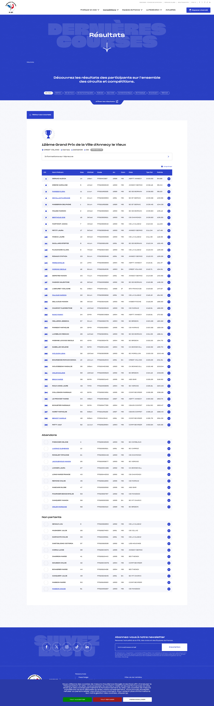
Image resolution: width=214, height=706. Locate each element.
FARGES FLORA (58, 191)
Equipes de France (131, 10)
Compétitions (109, 10)
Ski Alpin (48, 93)
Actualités (171, 10)
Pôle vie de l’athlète (133, 677)
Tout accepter (77, 699)
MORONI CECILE (59, 269)
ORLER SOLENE (58, 373)
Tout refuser (107, 699)
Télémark (164, 93)
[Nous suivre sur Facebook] (199, 2)
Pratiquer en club (89, 10)
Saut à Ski (110, 93)
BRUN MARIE (57, 379)
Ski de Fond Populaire (85, 93)
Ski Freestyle (140, 93)
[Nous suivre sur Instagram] (204, 2)
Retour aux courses (41, 114)
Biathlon (58, 93)
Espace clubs (170, 2)
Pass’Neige (83, 677)
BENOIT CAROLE (59, 418)
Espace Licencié (200, 10)
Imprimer (168, 166)
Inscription (174, 647)
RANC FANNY (57, 314)
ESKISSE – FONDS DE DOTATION (151, 2)
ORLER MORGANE (59, 507)
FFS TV (193, 2)
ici (127, 657)
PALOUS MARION (59, 295)
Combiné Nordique (125, 93)
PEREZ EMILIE (58, 263)
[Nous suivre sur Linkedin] (209, 2)
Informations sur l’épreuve (59, 156)
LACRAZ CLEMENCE (60, 448)
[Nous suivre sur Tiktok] (207, 2)
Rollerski (100, 93)
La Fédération (152, 10)
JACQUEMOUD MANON (61, 461)
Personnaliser (137, 699)
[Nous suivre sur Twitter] (202, 2)
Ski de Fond (69, 93)
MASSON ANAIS (59, 589)
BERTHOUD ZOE (58, 217)
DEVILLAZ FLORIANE (61, 198)
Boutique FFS (183, 2)
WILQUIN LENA (58, 353)
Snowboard (153, 93)
